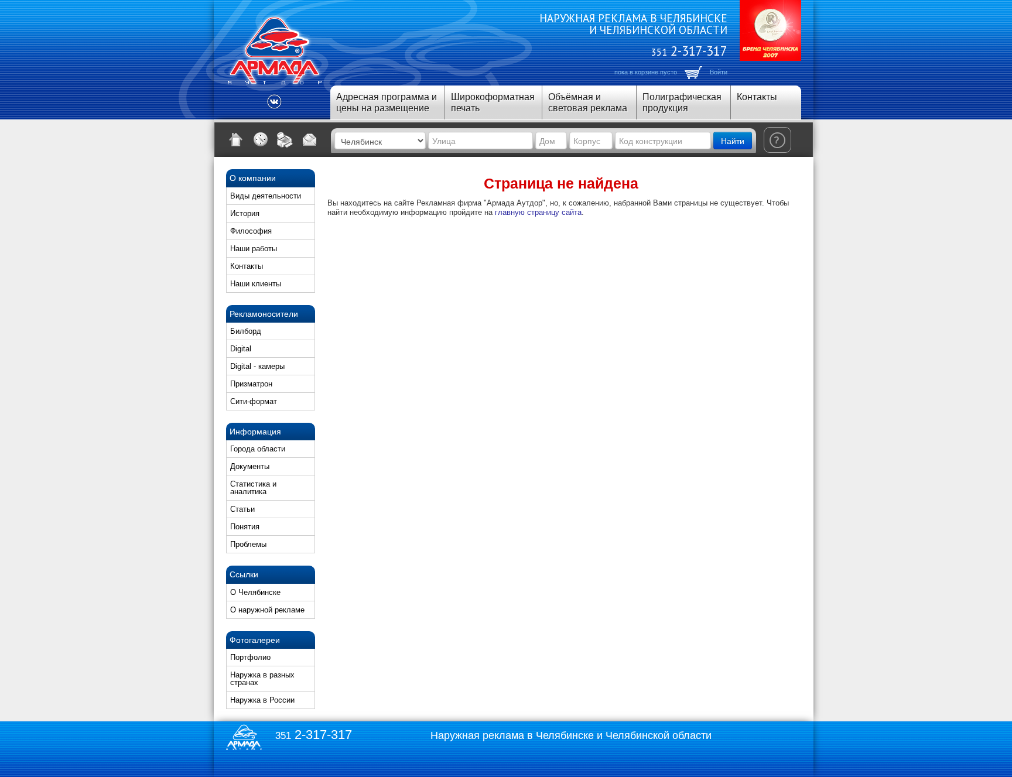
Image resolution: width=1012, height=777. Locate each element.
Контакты (757, 97)
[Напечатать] (285, 139)
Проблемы (248, 544)
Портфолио (250, 657)
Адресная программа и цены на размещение (386, 102)
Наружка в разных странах (262, 678)
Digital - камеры (257, 366)
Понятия (244, 526)
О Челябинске (255, 592)
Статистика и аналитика (253, 488)
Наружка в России (262, 700)
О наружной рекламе (267, 609)
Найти (732, 140)
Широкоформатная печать (493, 102)
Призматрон (251, 383)
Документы (249, 466)
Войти (718, 72)
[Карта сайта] (261, 139)
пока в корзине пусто (645, 72)
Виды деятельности (265, 195)
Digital (240, 348)
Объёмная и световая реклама (587, 102)
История (244, 213)
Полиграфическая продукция (682, 102)
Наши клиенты (255, 283)
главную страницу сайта (538, 212)
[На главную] (236, 139)
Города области (257, 448)
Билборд (245, 331)
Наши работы (253, 248)
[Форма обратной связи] (310, 139)
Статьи (242, 509)
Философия (251, 231)
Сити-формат (253, 401)
